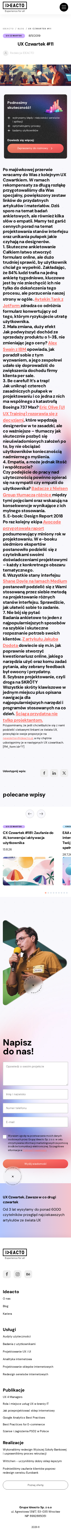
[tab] (45, 893)
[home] (15, 7)
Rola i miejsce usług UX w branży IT (26, 1404)
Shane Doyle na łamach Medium (35, 581)
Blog (5, 1306)
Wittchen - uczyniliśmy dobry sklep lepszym (32, 1461)
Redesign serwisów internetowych (25, 1374)
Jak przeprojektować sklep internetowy (29, 1411)
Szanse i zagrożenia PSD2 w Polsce (26, 1431)
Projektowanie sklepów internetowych (28, 1367)
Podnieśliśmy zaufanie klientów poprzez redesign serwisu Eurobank (29, 1471)
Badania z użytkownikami (19, 1344)
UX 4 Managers (13, 1397)
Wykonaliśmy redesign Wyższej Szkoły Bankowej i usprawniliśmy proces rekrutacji (35, 1451)
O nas (7, 1299)
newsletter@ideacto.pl (18, 738)
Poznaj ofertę (36, 1485)
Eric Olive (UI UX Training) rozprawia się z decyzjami (34, 413)
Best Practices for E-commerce (24, 1424)
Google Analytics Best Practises (24, 1418)
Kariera (7, 1314)
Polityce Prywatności (34, 1150)
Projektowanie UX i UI (17, 1352)
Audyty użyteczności (17, 1336)
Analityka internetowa (17, 1359)
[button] (64, 7)
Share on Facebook (44, 773)
